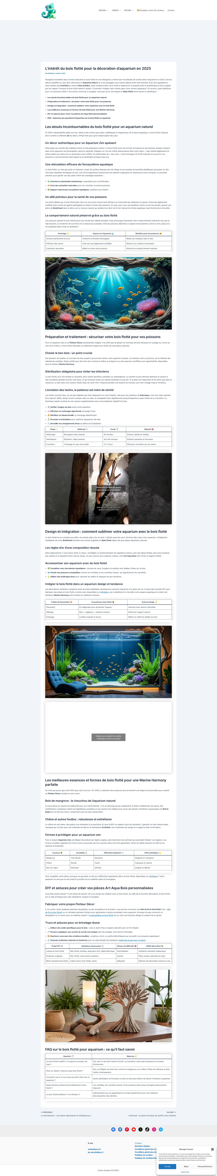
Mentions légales (142, 1146)
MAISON (102, 10)
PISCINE (127, 10)
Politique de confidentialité (146, 1158)
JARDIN (115, 10)
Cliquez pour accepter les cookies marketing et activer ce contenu (108, 488)
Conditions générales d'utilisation (149, 1149)
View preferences (205, 1166)
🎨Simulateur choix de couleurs (150, 10)
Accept (167, 1166)
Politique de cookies (144, 1155)
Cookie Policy (185, 1172)
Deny (186, 1166)
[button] (212, 1149)
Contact (171, 10)
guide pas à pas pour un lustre (132, 940)
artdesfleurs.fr (94, 1149)
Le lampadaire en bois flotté (101, 915)
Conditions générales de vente (148, 1152)
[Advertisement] (108, 37)
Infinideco (104, 592)
